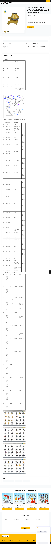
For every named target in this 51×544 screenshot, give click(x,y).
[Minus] (49, 527)
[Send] (49, 543)
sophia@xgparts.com (35, 540)
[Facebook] (50, 271)
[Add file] (37, 543)
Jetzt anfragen (30, 27)
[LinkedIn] (50, 273)
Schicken (25, 528)
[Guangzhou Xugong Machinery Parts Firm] (6, 3)
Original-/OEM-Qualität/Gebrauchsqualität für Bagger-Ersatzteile (6, 506)
